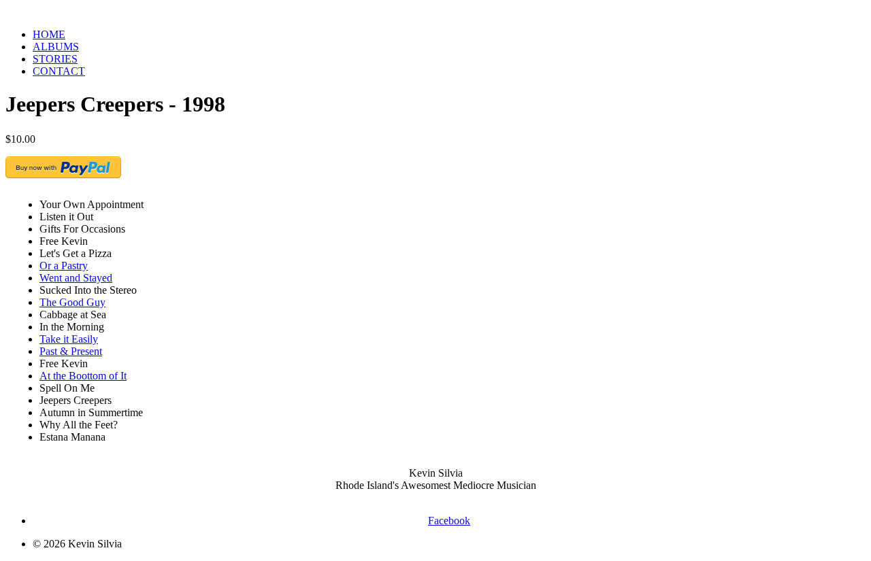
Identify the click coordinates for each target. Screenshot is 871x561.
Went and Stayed (75, 278)
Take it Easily (68, 339)
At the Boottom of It (83, 375)
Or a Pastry (63, 265)
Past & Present (70, 351)
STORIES (55, 59)
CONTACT (59, 71)
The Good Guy (72, 302)
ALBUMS (56, 46)
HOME (49, 34)
